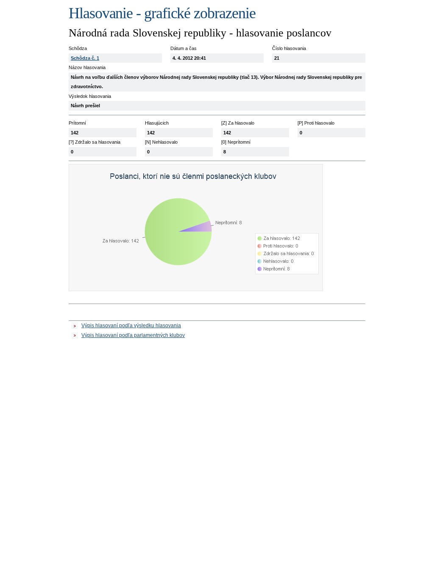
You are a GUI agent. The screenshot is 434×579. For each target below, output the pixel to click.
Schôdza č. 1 (85, 58)
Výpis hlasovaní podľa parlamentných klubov (133, 335)
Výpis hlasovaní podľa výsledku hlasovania (131, 325)
